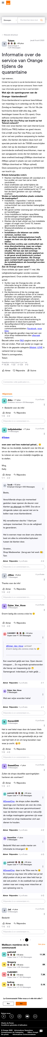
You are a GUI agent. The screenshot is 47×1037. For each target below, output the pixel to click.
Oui (21, 1003)
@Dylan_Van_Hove (14, 646)
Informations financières (23, 1030)
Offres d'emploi (33, 1032)
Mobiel (33, 347)
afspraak (36, 335)
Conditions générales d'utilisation (14, 1025)
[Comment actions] (44, 404)
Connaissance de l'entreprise (12, 1032)
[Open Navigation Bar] (3, 2)
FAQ (22, 340)
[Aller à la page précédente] (21, 939)
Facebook (31, 328)
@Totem (5, 437)
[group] (5, 364)
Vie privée (5, 1034)
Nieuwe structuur (11, 35)
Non (8, 1003)
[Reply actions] (43, 489)
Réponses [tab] (7, 394)
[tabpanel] (23, 669)
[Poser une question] (41, 1031)
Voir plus (41, 944)
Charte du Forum (7, 1023)
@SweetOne (9, 801)
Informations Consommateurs (24, 1034)
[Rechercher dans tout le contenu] (41, 20)
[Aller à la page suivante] (30, 939)
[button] (5, 561)
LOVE (39, 347)
